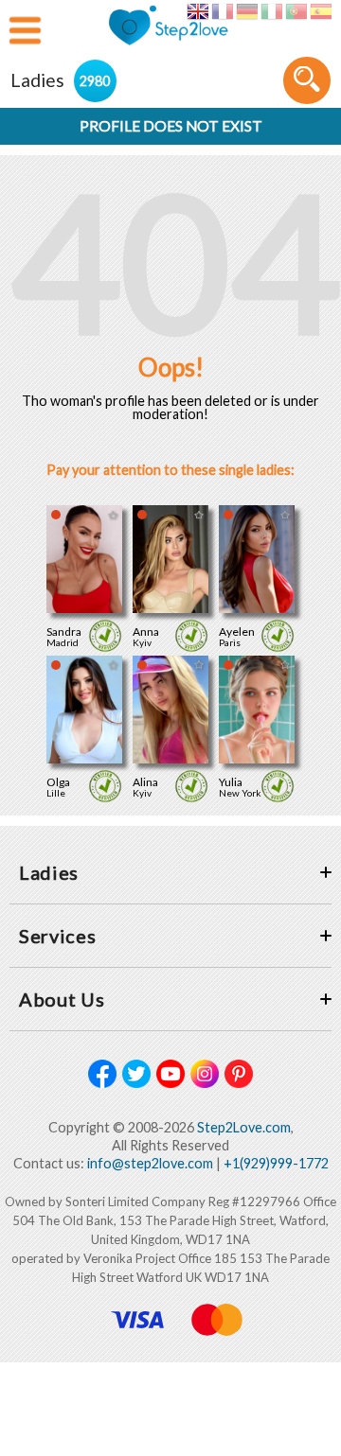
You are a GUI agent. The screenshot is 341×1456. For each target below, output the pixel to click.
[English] (197, 11)
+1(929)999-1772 (276, 1163)
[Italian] (271, 11)
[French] (222, 11)
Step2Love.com (244, 1127)
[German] (247, 11)
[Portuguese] (296, 11)
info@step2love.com (150, 1163)
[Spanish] (321, 11)
